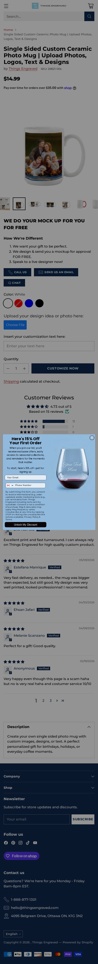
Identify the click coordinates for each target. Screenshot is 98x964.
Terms (8, 519)
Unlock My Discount (25, 524)
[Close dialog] (92, 437)
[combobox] (10, 485)
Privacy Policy (31, 517)
